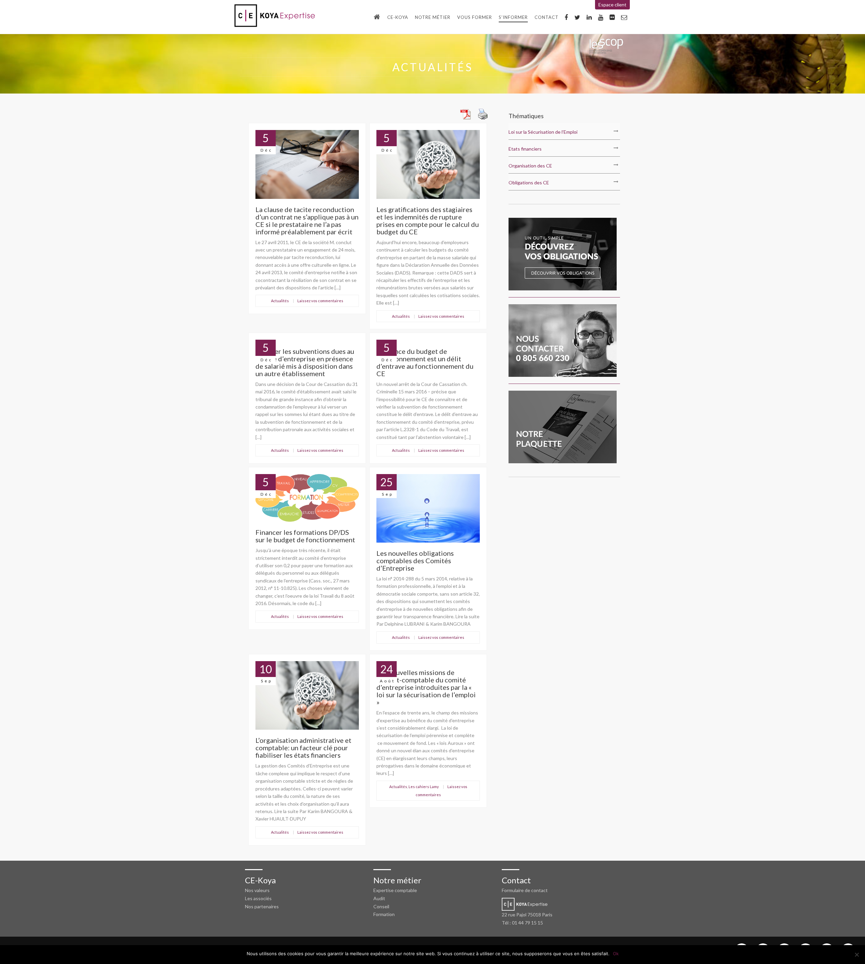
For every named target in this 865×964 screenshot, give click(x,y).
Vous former (474, 17)
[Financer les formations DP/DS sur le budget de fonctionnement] (307, 524)
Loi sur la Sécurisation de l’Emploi (543, 132)
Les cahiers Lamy (424, 786)
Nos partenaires (262, 906)
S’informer (513, 17)
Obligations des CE (529, 182)
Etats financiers (525, 149)
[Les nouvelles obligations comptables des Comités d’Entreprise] (428, 545)
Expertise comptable (395, 890)
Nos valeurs (257, 890)
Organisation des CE (530, 165)
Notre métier (432, 17)
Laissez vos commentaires (320, 300)
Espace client (612, 4)
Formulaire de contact (525, 890)
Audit (379, 898)
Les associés (258, 898)
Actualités (280, 300)
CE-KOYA (397, 17)
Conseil (381, 906)
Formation (384, 914)
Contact (547, 17)
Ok (616, 953)
